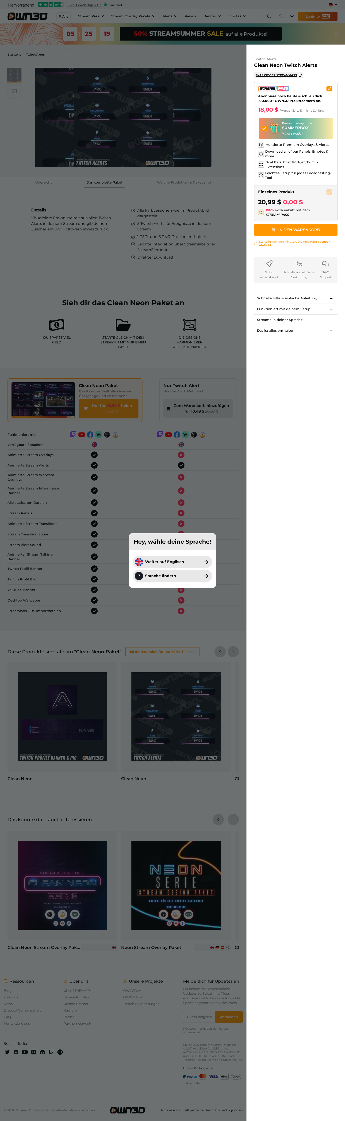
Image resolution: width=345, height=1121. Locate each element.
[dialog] (172, 560)
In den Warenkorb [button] (299, 230)
